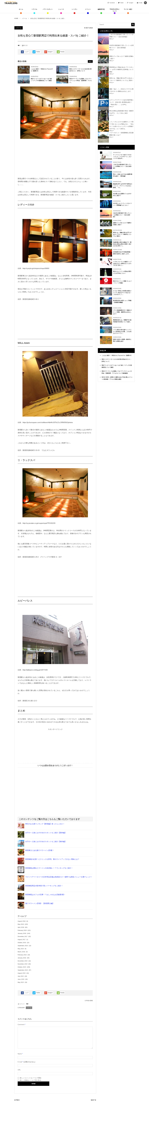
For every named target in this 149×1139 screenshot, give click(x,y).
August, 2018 (22, 921)
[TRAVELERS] (10, 2)
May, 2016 (21, 948)
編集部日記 (101, 9)
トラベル (34, 9)
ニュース (61, 9)
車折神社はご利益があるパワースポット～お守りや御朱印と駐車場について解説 (121, 69)
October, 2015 (22, 967)
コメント (22, 1004)
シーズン (74, 9)
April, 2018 (21, 927)
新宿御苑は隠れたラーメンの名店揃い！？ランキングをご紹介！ (49, 868)
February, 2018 (22, 930)
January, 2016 (22, 958)
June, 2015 (21, 979)
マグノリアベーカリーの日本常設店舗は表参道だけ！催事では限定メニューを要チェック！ (58, 877)
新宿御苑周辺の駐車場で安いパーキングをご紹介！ (44, 886)
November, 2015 (22, 964)
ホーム (21, 9)
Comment (21, 1024)
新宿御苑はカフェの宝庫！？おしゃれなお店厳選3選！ (45, 894)
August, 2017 (22, 939)
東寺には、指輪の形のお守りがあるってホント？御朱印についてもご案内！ (122, 234)
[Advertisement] (55, 158)
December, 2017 (22, 936)
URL (19, 1070)
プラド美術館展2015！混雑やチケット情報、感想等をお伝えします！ (122, 312)
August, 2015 (22, 973)
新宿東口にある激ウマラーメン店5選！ (39, 850)
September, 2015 (23, 970)
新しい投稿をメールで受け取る (30, 1080)
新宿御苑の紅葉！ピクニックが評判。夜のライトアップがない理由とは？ (52, 859)
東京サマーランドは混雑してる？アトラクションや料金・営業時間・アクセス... (80, 80)
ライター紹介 (128, 9)
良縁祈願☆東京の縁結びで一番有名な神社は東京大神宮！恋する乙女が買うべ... (122, 244)
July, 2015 (21, 976)
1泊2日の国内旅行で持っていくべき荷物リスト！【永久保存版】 (122, 215)
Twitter (38, 52)
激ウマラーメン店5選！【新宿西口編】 (39, 903)
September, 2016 (23, 945)
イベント (88, 9)
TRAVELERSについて (115, 10)
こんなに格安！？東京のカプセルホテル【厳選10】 (117, 355)
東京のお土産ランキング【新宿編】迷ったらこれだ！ (45, 824)
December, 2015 (22, 961)
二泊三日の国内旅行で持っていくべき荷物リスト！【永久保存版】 (122, 166)
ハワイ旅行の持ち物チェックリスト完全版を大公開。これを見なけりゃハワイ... (122, 331)
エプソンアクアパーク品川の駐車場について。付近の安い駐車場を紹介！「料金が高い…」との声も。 (121, 102)
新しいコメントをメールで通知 (30, 1078)
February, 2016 (22, 955)
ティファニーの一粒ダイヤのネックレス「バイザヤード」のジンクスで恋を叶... (122, 156)
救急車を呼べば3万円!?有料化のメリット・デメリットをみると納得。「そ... (122, 185)
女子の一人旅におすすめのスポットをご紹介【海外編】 (45, 841)
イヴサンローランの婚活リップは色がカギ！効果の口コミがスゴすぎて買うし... (122, 263)
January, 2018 (22, 933)
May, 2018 (21, 924)
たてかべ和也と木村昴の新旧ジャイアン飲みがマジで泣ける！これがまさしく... (122, 292)
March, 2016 (21, 952)
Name (20, 1054)
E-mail (20, 1062)
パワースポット (48, 9)
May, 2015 (21, 982)
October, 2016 (22, 942)
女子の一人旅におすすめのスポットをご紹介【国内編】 (45, 833)
